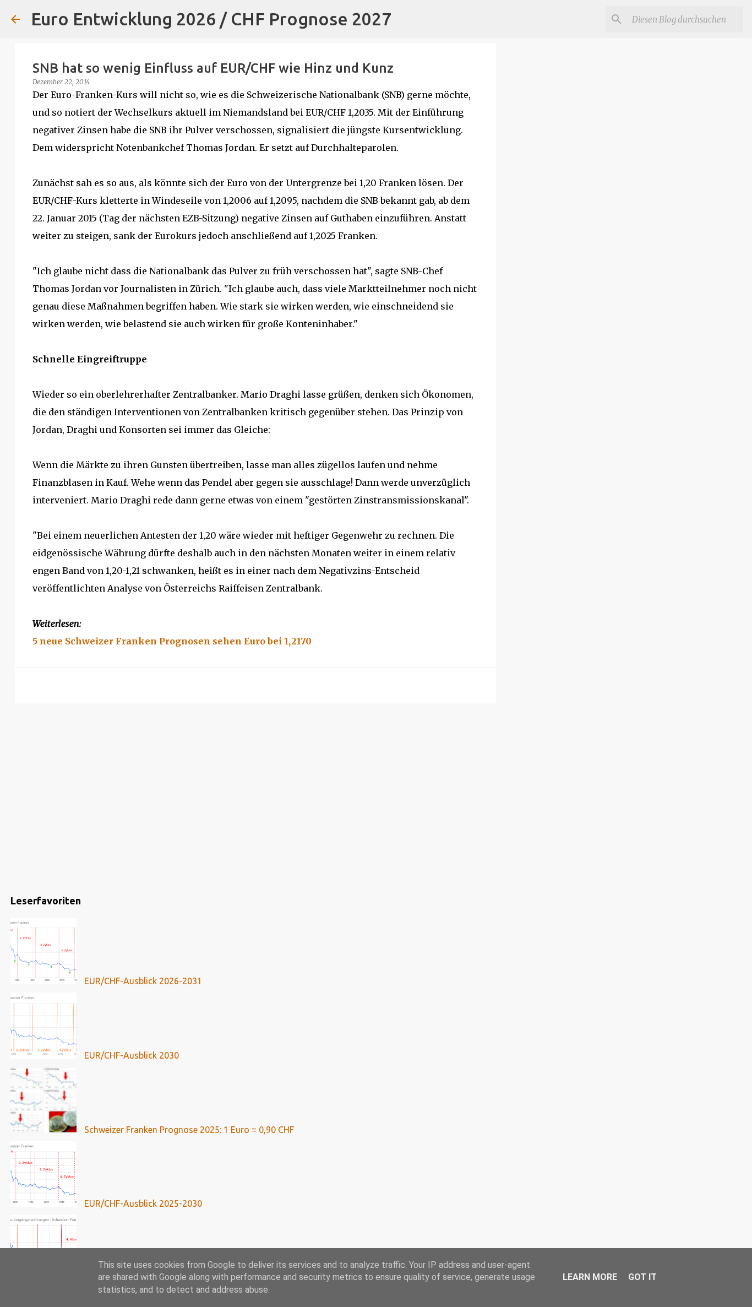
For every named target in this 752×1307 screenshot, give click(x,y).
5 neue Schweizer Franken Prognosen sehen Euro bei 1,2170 (172, 641)
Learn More (590, 1277)
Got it (642, 1277)
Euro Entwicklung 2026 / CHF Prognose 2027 (211, 19)
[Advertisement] (255, 797)
